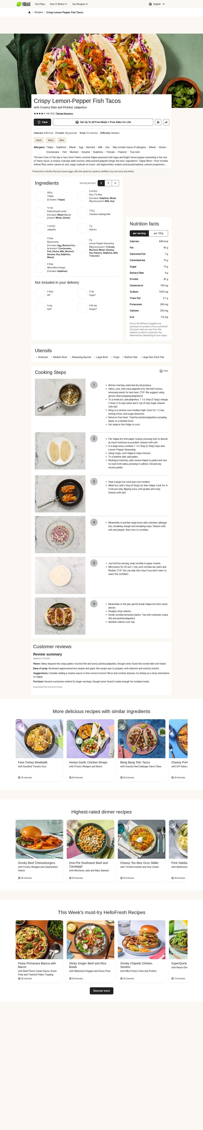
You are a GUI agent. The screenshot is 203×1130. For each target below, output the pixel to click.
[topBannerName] (101, 25)
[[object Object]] (158, 122)
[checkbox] (35, 113)
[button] (157, 4)
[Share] (166, 122)
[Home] (29, 13)
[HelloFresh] (23, 4)
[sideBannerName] (149, 195)
